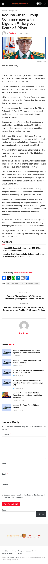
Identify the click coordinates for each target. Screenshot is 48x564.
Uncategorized (12, 10)
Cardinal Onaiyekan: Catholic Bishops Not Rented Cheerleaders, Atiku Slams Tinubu (23, 255)
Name (5, 463)
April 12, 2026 (18, 388)
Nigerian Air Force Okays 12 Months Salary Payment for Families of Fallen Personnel (27, 395)
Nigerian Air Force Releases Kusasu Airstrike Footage (27, 361)
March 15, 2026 (19, 400)
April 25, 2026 (18, 376)
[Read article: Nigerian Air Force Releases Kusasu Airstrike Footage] (6, 362)
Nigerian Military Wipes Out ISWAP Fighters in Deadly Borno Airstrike (26, 351)
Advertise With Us (8, 553)
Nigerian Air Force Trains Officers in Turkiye (27, 406)
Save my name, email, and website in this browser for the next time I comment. (25, 496)
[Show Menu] (3, 3)
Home (4, 10)
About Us (5, 551)
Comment (6, 434)
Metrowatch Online (13, 557)
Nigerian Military (32, 283)
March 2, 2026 (18, 410)
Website (5, 484)
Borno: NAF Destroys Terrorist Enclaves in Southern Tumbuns (29, 371)
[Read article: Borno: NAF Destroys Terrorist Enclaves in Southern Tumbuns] (6, 372)
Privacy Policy (17, 551)
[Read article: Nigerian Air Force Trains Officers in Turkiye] (6, 407)
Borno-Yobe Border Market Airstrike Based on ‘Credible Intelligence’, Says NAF (28, 382)
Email (5, 474)
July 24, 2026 (18, 355)
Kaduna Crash (12, 283)
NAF (22, 283)
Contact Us (30, 551)
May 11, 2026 (18, 366)
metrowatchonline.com (23, 272)
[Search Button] (45, 3)
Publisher (12, 33)
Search (4, 510)
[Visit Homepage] (20, 3)
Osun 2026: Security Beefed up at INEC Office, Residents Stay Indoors (22, 249)
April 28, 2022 (25, 33)
